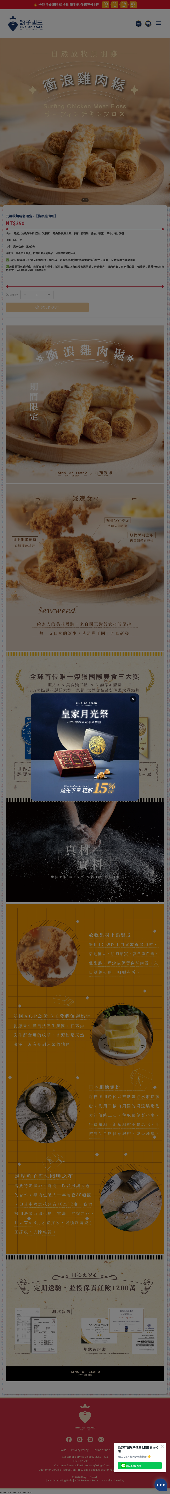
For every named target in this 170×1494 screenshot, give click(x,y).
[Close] (133, 699)
